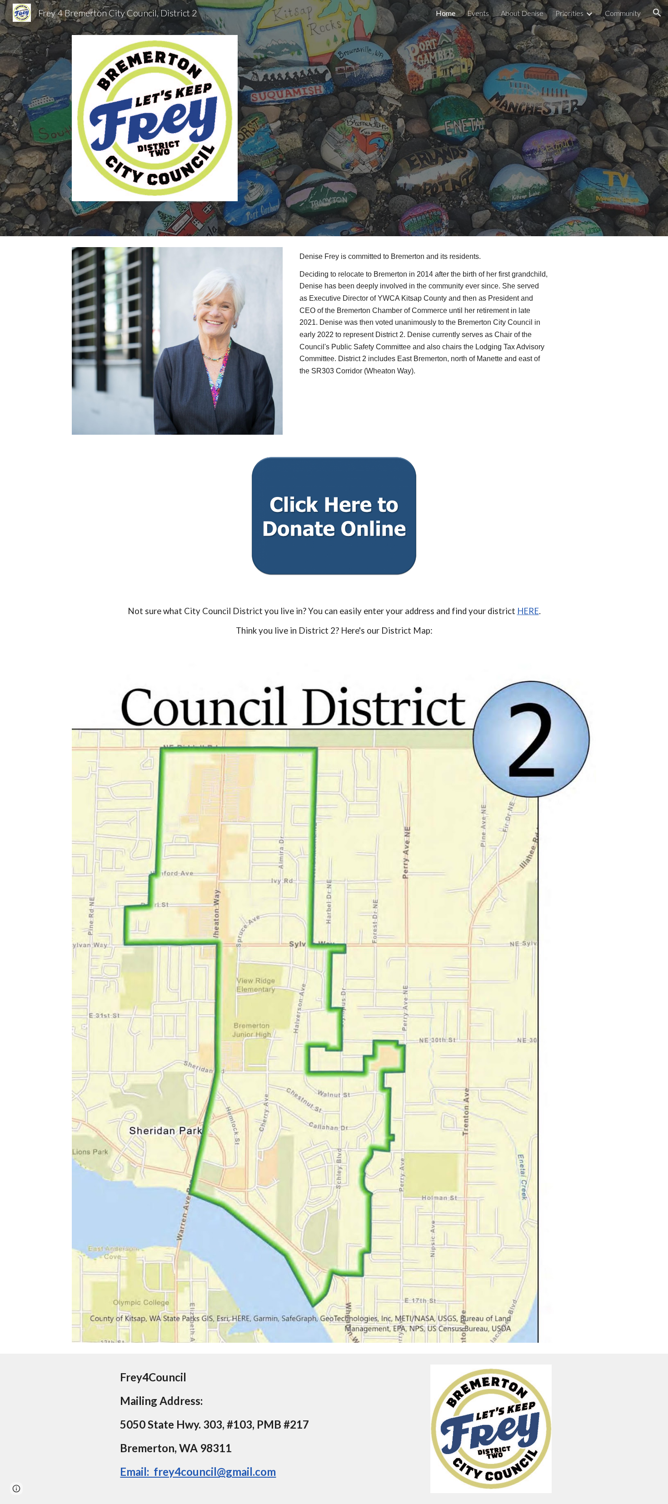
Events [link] (478, 13)
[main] (423, 322)
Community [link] (623, 13)
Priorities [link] (569, 13)
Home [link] (445, 13)
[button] (657, 13)
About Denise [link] (522, 13)
